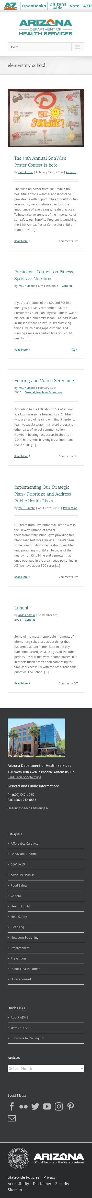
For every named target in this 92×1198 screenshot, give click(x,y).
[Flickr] (23, 1106)
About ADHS (19, 1017)
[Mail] (12, 1118)
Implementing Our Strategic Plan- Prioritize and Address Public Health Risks (42, 494)
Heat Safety (19, 917)
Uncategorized (21, 979)
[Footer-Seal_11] (46, 1149)
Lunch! (21, 608)
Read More (21, 241)
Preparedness (20, 948)
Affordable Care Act (24, 843)
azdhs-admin (26, 615)
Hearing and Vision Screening (44, 380)
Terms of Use (19, 1028)
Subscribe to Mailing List (27, 1038)
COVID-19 (18, 864)
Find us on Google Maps (24, 777)
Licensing (17, 927)
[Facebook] (12, 1106)
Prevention (70, 508)
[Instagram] (59, 1106)
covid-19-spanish (22, 875)
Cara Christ (25, 172)
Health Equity (20, 906)
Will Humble (26, 286)
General (71, 172)
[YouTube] (47, 1106)
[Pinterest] (70, 1106)
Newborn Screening (49, 392)
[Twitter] (35, 1106)
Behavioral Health (23, 854)
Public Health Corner (25, 969)
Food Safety (19, 885)
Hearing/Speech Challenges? (28, 808)
